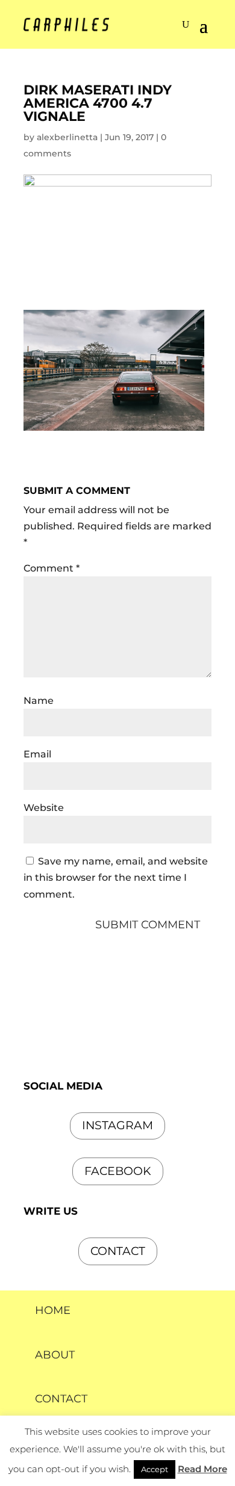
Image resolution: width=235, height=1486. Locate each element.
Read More (202, 1469)
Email (37, 754)
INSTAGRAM (117, 1125)
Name (39, 700)
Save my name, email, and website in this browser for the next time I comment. (116, 877)
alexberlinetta (67, 137)
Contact (117, 1251)
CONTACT (61, 1398)
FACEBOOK (117, 1171)
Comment (52, 568)
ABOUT (55, 1354)
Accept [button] (154, 1469)
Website (44, 807)
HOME (52, 1310)
